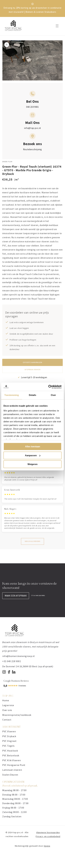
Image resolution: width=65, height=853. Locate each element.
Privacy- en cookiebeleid (48, 836)
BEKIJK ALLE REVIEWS (32, 541)
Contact (6, 719)
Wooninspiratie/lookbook (16, 714)
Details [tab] (32, 395)
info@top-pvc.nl (32, 128)
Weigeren (32, 464)
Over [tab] (53, 395)
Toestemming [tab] (11, 395)
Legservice (8, 705)
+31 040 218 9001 (11, 661)
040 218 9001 (32, 106)
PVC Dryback (9, 736)
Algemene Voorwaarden (48, 832)
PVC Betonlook (10, 755)
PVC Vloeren (9, 731)
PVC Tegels (8, 745)
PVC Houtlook (10, 750)
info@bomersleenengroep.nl (18, 656)
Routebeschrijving (32, 149)
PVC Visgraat (9, 740)
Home (5, 700)
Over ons (7, 710)
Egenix (47, 846)
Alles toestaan (32, 446)
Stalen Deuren (10, 774)
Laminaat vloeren (12, 769)
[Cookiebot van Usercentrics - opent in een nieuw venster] (48, 387)
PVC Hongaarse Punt (13, 764)
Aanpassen (31, 455)
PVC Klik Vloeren (11, 760)
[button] (57, 26)
